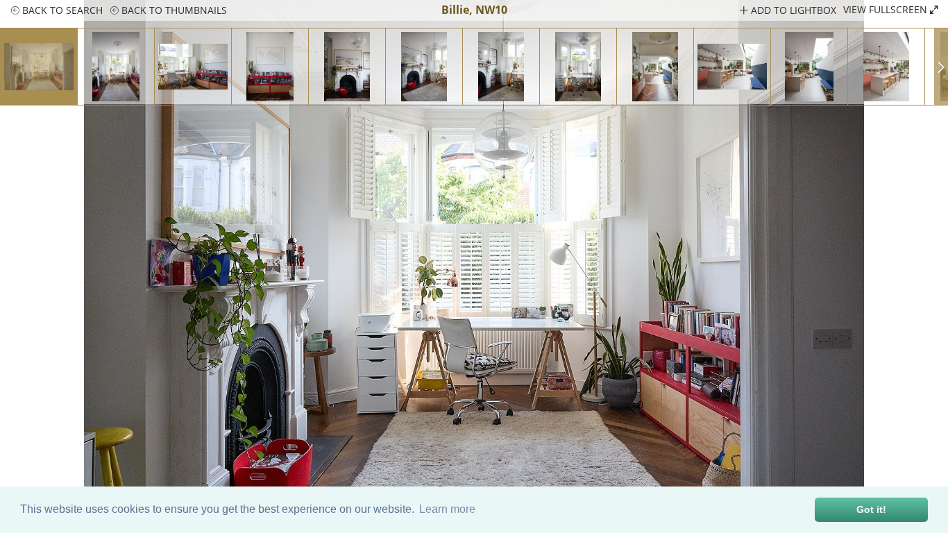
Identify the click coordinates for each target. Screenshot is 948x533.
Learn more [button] (447, 509)
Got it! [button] (871, 509)
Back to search (61, 10)
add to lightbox (792, 10)
